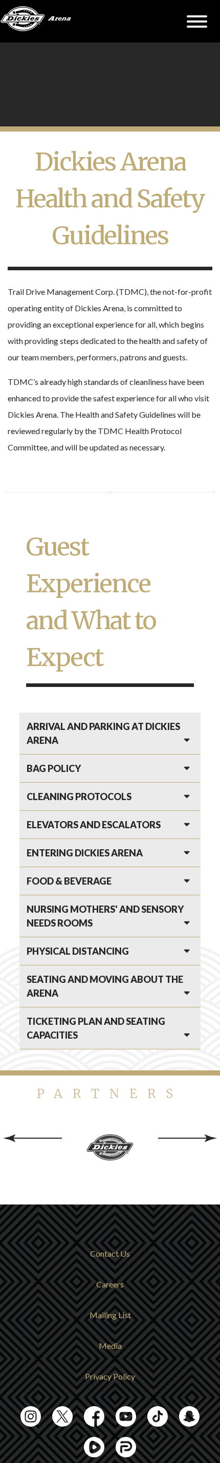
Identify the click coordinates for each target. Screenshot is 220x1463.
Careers (110, 1284)
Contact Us (110, 1253)
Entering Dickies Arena (85, 852)
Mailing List (110, 1315)
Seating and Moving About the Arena (105, 986)
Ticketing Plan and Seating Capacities (96, 1028)
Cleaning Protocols (79, 796)
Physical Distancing (78, 951)
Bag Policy (54, 768)
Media (110, 1345)
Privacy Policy (110, 1376)
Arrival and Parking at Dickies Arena (103, 733)
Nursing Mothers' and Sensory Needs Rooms (105, 916)
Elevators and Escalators (94, 824)
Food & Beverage (69, 881)
